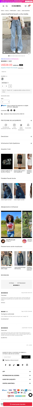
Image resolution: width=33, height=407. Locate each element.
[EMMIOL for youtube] (18, 365)
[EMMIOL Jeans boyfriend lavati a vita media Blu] (2, 79)
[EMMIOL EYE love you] (11, 227)
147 (10, 61)
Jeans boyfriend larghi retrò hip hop (20, 268)
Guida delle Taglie (5, 95)
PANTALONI (13, 10)
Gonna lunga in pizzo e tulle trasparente (19, 171)
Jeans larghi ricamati (6, 199)
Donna (7, 10)
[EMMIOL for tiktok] (13, 365)
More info (15, 106)
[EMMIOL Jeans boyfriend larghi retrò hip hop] (20, 258)
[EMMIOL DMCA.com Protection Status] (20, 397)
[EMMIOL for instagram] (9, 365)
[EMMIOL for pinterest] (22, 365)
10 (10, 86)
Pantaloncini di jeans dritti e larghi (6, 268)
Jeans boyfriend (26, 10)
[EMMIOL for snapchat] (27, 365)
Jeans (18, 10)
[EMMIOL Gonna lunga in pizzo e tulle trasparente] (20, 161)
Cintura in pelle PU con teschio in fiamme (6, 171)
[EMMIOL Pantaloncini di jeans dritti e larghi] (6, 258)
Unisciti (26, 357)
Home (2, 10)
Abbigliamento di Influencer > (10, 59)
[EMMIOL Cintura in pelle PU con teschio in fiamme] (7, 161)
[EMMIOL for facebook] (5, 365)
